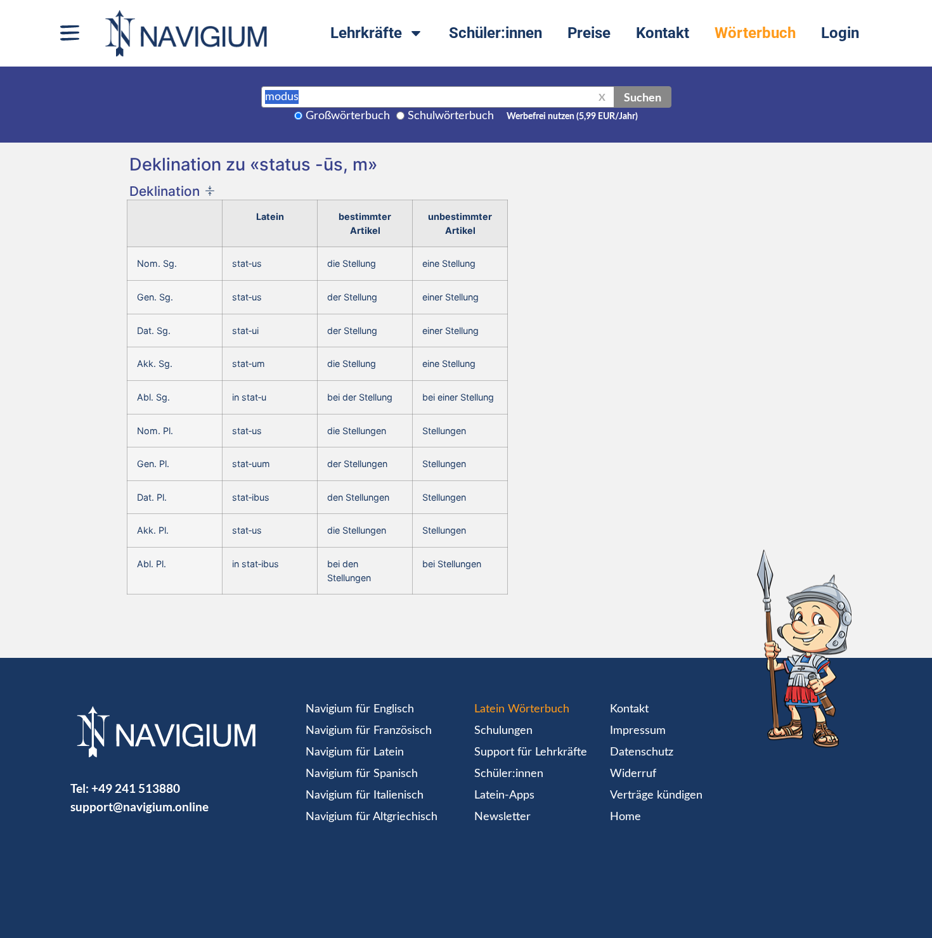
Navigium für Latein (355, 752)
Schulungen (503, 730)
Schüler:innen (495, 33)
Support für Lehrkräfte (530, 752)
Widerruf (633, 774)
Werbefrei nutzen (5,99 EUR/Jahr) (572, 116)
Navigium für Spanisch (362, 774)
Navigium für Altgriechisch (371, 817)
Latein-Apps (504, 795)
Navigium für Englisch (360, 709)
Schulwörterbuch (451, 116)
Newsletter (502, 817)
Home (625, 817)
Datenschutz (641, 752)
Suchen (642, 97)
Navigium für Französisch (369, 730)
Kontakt (662, 33)
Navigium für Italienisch (365, 795)
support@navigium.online (139, 806)
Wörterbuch (755, 33)
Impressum (638, 730)
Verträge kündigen (656, 795)
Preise (589, 33)
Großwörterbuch (348, 116)
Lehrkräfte (366, 33)
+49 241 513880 (135, 788)
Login (840, 33)
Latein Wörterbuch (521, 709)
